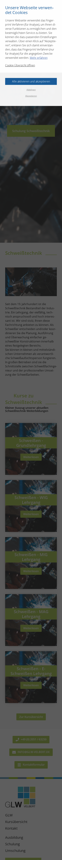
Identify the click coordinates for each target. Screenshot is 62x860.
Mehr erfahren (39, 58)
